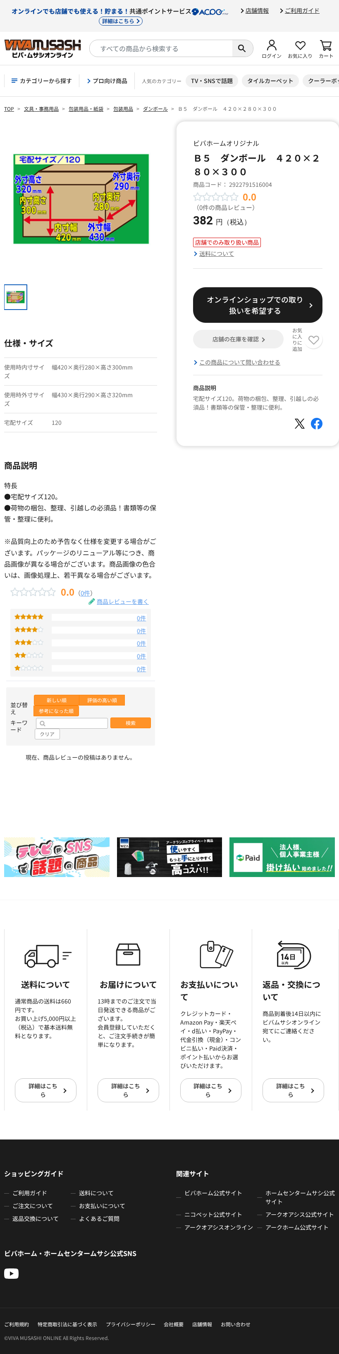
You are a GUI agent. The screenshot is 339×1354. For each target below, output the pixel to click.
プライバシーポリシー (130, 1324)
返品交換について (35, 1218)
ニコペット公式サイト (213, 1214)
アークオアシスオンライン (218, 1227)
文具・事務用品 (41, 108)
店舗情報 (257, 10)
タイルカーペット (270, 80)
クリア (47, 734)
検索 (131, 723)
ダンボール (155, 108)
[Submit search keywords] (242, 48)
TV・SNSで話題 (212, 80)
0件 (85, 592)
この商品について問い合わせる (239, 362)
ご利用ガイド (302, 10)
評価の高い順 (102, 700)
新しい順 (57, 700)
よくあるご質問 (99, 1218)
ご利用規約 (16, 1324)
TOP (9, 108)
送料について (216, 253)
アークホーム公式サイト (297, 1227)
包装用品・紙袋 (86, 108)
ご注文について (32, 1205)
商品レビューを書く (123, 601)
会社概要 (174, 1324)
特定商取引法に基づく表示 (67, 1324)
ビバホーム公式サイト (213, 1193)
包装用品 (123, 108)
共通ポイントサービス (101, 15)
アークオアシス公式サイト (299, 1214)
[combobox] (161, 48)
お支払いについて (102, 1205)
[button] (272, 48)
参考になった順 (56, 711)
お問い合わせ (236, 1324)
